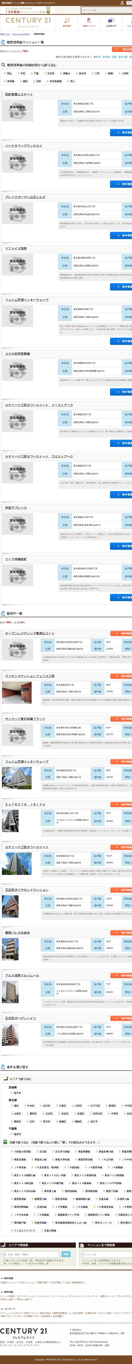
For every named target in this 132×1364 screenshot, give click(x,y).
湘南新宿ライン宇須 (68, 1214)
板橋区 (62, 1121)
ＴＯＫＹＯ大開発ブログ (26, 1316)
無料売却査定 (60, 1313)
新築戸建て (43, 1282)
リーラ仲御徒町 (16, 559)
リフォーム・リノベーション (52, 1296)
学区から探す (23, 1299)
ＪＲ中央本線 (21, 1214)
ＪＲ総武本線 (95, 1167)
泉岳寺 (82, 73)
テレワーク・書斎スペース (100, 1296)
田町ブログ (6, 1316)
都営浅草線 (61, 1199)
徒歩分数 (123, 56)
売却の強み (45, 1313)
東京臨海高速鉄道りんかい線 (70, 1222)
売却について (30, 1313)
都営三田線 (112, 1191)
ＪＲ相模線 (117, 1167)
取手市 (17, 1093)
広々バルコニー (77, 1296)
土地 (67, 1282)
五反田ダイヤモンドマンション (26, 890)
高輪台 (66, 73)
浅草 (38, 81)
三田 (97, 73)
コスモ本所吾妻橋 (17, 354)
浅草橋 (10, 81)
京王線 (43, 1151)
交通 (114, 56)
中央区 (31, 1105)
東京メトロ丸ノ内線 (55, 1175)
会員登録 (45, 1316)
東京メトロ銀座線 (81, 1183)
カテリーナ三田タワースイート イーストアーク (39, 405)
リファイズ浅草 (16, 248)
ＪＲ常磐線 (61, 1206)
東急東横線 (84, 1151)
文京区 (49, 1113)
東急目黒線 (20, 1159)
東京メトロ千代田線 (111, 1183)
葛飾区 (78, 1121)
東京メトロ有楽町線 (85, 1175)
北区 (32, 1121)
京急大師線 (50, 1230)
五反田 (50, 73)
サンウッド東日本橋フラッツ (25, 719)
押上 (72, 81)
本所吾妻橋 (56, 81)
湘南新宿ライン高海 (98, 1214)
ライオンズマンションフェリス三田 (30, 676)
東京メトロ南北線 (23, 1183)
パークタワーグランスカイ (23, 146)
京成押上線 (123, 1199)
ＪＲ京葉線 (82, 1206)
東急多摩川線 (106, 1151)
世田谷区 (98, 1113)
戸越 (36, 73)
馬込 (9, 73)
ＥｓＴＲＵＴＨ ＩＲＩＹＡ (25, 804)
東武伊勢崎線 (21, 1206)
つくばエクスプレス (25, 1230)
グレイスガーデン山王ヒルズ (25, 197)
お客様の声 (90, 1313)
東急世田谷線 (85, 1159)
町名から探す (7, 1299)
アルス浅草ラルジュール (22, 975)
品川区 (46, 1105)
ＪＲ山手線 (107, 1159)
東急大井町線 (62, 1159)
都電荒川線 (41, 1199)
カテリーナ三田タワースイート (26, 847)
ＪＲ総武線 (73, 1167)
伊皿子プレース (16, 508)
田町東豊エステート (19, 94)
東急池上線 (41, 1159)
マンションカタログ (12, 1313)
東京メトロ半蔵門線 (52, 1183)
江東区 (62, 1105)
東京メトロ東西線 (114, 1175)
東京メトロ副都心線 (25, 1175)
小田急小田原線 (22, 1151)
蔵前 (25, 81)
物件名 (97, 56)
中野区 (114, 1113)
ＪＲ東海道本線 (104, 1206)
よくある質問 (76, 1313)
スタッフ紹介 (105, 1313)
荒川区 (46, 1121)
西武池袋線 (71, 1191)
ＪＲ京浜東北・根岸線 (47, 1167)
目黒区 (80, 1113)
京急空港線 (41, 1222)
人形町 (125, 73)
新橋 (110, 73)
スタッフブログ (122, 1313)
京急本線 (103, 1199)
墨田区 (33, 1113)
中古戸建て (56, 1282)
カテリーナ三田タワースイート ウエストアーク (39, 456)
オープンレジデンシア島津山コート (30, 633)
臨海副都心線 (83, 1199)
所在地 (106, 56)
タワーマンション (26, 1296)
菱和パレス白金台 (17, 932)
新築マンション (9, 1282)
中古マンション (27, 1282)
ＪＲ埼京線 (20, 1167)
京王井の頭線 (62, 1151)
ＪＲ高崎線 (43, 1214)
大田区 (78, 1105)
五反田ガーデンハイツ (20, 1018)
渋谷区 (65, 1113)
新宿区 (112, 1105)
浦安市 (17, 1134)
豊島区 (17, 1121)
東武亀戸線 (20, 1222)
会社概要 (57, 1316)
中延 (22, 73)
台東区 (17, 1113)
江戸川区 (95, 1105)
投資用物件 (77, 1282)
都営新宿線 (20, 1199)
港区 (16, 1105)
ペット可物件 (8, 1296)
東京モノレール (103, 1222)
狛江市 (94, 1121)
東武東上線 (50, 1191)
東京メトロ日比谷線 (25, 1191)
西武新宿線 (91, 1191)
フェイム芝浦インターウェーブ (26, 300)
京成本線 (42, 1206)
